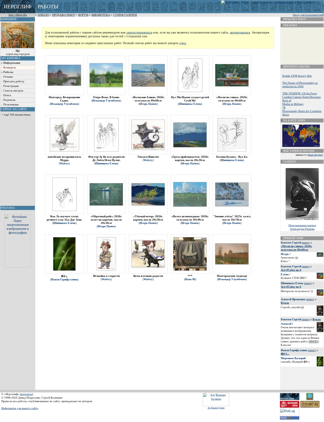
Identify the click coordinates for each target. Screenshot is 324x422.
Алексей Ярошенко (293, 299)
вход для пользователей (308, 15)
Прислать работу (13, 81)
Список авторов (13, 90)
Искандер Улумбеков (64, 103)
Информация (11, 62)
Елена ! (285, 274)
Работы (8, 72)
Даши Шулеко (315, 155)
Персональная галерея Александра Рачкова (302, 227)
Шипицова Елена (190, 103)
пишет (306, 242)
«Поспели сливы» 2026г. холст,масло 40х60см (296, 247)
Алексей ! (287, 323)
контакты (26, 394)
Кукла (285, 302)
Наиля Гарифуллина (64, 279)
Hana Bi (190, 279)
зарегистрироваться (139, 32)
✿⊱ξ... (285, 353)
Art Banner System (216, 408)
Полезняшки (11, 104)
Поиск (7, 95)
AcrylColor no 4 (291, 270)
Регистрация (11, 86)
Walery (64, 163)
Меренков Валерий (293, 358)
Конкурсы (9, 67)
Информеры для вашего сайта (19, 408)
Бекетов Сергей (291, 242)
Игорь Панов (148, 103)
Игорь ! (285, 254)
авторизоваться (240, 32)
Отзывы (8, 76)
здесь (182, 43)
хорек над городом (18, 52)
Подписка (9, 99)
